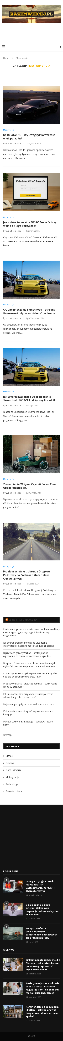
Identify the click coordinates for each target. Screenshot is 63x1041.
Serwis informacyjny (23, 619)
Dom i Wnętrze (13, 769)
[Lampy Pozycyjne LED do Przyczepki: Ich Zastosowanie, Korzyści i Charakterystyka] (13, 886)
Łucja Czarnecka (13, 143)
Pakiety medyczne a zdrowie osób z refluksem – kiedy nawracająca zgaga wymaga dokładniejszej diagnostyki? (31, 632)
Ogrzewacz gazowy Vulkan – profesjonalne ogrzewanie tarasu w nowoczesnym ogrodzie (27, 654)
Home (6, 57)
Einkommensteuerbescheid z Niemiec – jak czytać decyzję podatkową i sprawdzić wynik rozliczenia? (43, 964)
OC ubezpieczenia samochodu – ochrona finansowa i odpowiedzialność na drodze (29, 311)
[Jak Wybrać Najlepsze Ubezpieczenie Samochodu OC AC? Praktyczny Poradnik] (31, 367)
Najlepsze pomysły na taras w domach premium (28, 704)
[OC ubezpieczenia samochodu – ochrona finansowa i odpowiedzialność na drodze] (31, 279)
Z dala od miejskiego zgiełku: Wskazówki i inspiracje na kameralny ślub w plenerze (42, 909)
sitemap (7, 734)
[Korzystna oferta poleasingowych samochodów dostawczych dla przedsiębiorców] (13, 933)
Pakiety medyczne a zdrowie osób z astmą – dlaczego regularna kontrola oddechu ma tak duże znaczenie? (42, 988)
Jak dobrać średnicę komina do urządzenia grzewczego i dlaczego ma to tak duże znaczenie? (29, 644)
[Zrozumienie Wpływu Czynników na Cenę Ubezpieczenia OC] (31, 454)
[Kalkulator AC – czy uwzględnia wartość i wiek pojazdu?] (31, 105)
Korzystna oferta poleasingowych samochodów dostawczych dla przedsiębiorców (41, 933)
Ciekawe (10, 763)
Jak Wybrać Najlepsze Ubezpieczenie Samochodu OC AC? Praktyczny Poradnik (29, 398)
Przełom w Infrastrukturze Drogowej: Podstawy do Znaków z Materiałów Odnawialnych (27, 575)
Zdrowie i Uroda (14, 791)
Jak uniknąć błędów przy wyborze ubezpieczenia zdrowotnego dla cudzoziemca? (28, 695)
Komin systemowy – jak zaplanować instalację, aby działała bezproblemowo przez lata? (30, 675)
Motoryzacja (8, 130)
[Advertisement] (32, 32)
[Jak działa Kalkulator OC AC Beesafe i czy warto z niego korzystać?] (31, 192)
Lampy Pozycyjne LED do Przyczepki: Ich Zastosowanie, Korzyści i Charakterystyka (40, 886)
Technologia (12, 784)
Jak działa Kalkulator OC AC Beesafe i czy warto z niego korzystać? (30, 224)
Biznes (9, 755)
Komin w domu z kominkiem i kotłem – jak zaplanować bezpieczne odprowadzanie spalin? (42, 1011)
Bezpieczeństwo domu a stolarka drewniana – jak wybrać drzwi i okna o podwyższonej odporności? (29, 665)
